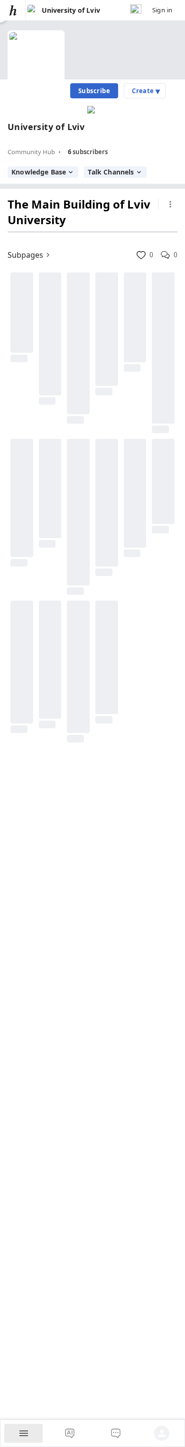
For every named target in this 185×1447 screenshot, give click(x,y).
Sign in (162, 10)
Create (146, 90)
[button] (141, 255)
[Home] (13, 10)
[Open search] (135, 10)
